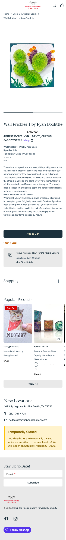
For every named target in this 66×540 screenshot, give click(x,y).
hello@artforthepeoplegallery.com (28, 428)
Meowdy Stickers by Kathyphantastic (13, 361)
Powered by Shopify (47, 516)
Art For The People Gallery (24, 516)
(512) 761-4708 (17, 421)
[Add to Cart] (58, 347)
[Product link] (18, 349)
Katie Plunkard (41, 354)
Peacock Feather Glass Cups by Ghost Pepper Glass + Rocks (45, 363)
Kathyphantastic (11, 354)
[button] (4, 5)
